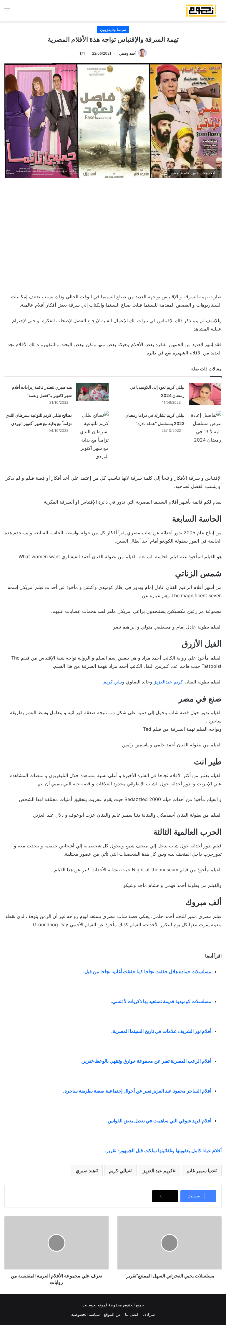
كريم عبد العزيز (158, 1170)
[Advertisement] (113, 234)
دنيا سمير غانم (200, 1170)
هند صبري (85, 1170)
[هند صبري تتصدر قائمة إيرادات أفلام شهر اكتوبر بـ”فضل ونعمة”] (92, 392)
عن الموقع (112, 1314)
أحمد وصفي (127, 53)
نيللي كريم (119, 1170)
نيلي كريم (112, 682)
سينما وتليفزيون (113, 29)
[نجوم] (201, 10)
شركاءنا (148, 1314)
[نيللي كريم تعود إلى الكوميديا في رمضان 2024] (205, 394)
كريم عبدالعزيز (168, 682)
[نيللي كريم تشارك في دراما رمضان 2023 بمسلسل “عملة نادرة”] (205, 427)
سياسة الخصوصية (85, 1314)
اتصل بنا (131, 1314)
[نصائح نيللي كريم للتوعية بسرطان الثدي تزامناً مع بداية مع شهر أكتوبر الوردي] (92, 435)
